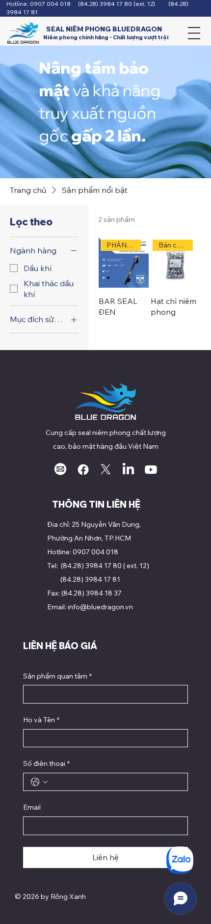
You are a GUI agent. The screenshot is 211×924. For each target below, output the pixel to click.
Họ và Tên (41, 719)
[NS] (106, 469)
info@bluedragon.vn (100, 606)
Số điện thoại (46, 763)
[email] (60, 469)
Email (32, 807)
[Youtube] (151, 469)
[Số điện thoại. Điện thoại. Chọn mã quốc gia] (39, 782)
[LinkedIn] (128, 469)
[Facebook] (83, 469)
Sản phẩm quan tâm (57, 676)
